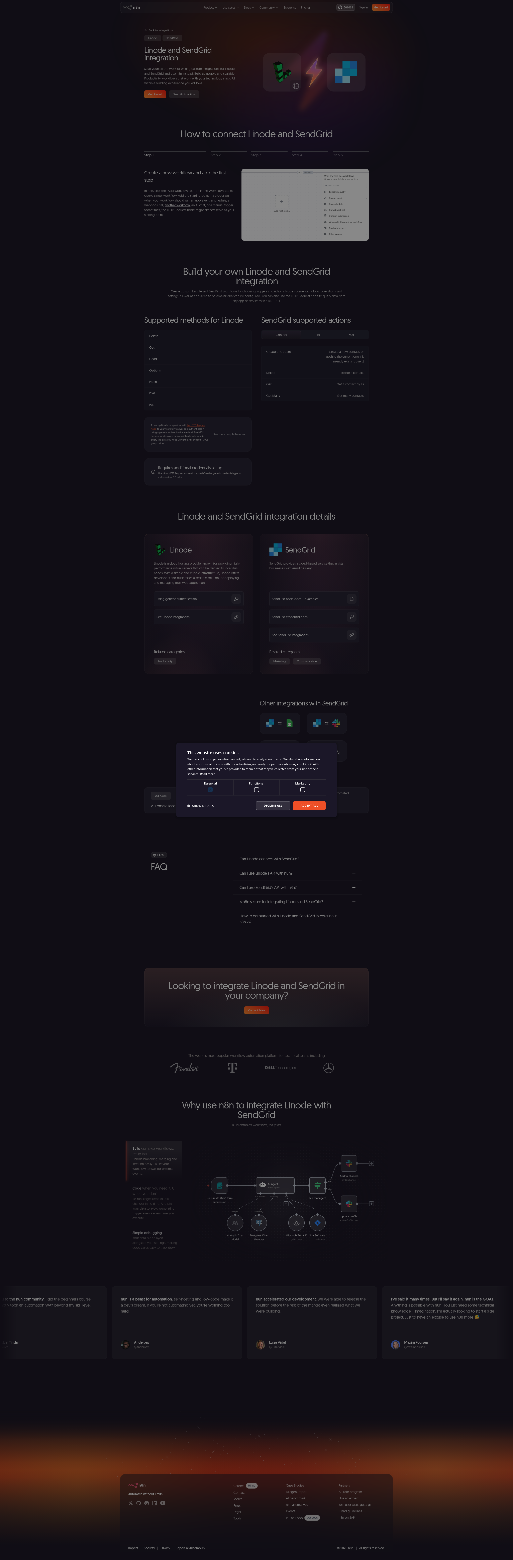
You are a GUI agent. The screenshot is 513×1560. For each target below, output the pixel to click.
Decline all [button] (273, 806)
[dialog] (256, 780)
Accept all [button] (309, 806)
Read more (207, 774)
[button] (200, 806)
